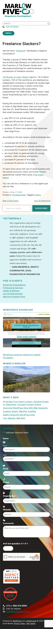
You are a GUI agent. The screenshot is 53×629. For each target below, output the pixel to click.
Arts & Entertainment (13, 293)
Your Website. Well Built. (14, 418)
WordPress (17, 621)
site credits (30, 623)
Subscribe (41, 208)
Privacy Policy (19, 623)
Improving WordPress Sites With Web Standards (25, 408)
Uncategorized (19, 195)
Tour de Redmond (42, 200)
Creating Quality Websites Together (19, 411)
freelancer (20, 50)
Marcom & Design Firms (14, 296)
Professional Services (13, 288)
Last (5, 455)
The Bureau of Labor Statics (16, 77)
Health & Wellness (11, 290)
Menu (9, 33)
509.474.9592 (12, 27)
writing (37, 195)
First (5, 446)
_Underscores (31, 621)
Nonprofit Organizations (14, 285)
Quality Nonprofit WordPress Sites (19, 415)
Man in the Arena (10, 200)
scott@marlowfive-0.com (18, 611)
